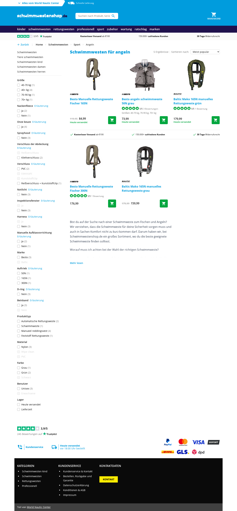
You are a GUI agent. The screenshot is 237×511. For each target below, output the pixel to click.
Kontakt (108, 479)
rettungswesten (63, 29)
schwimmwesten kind (30, 62)
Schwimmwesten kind (34, 471)
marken (155, 29)
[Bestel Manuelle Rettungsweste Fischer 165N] (112, 120)
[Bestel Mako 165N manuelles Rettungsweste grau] (164, 203)
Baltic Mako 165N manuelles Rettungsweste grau (141, 189)
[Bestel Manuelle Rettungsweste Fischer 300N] (112, 203)
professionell (85, 29)
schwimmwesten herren (31, 71)
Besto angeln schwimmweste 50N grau (142, 101)
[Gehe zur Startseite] (42, 16)
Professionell (29, 486)
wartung (126, 29)
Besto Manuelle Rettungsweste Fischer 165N (91, 101)
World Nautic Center (39, 507)
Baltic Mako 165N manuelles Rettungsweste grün (193, 101)
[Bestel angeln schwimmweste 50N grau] (164, 120)
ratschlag (141, 29)
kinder (21, 29)
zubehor (112, 29)
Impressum (69, 495)
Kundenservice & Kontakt (77, 471)
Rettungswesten (31, 481)
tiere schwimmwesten (30, 57)
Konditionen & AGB (74, 490)
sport (100, 29)
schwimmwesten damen (31, 66)
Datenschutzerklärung (76, 485)
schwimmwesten (39, 29)
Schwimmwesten (32, 476)
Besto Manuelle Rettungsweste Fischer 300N (91, 189)
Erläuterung (41, 105)
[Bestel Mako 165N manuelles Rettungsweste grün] (215, 120)
